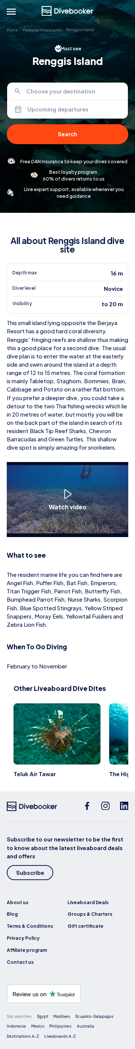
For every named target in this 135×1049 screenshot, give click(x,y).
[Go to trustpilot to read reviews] (67, 993)
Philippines (60, 1025)
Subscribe (30, 872)
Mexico (37, 1025)
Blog (12, 914)
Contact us (20, 962)
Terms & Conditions (30, 926)
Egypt (42, 1016)
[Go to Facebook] (87, 806)
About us (17, 902)
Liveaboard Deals (88, 902)
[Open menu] (11, 12)
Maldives (61, 1016)
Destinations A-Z (23, 1036)
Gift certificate (86, 926)
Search (67, 134)
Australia (85, 1025)
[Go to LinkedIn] (124, 806)
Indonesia (16, 1025)
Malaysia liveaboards (42, 29)
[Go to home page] (67, 11)
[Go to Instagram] (105, 806)
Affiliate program (27, 950)
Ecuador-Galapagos (94, 1016)
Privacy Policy (23, 938)
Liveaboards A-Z (60, 1036)
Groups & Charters (90, 914)
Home (12, 29)
